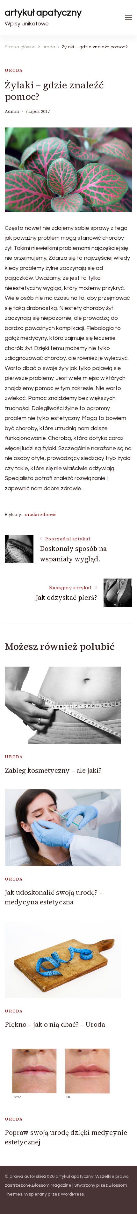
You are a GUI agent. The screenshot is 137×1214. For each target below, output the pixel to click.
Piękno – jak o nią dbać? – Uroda (55, 1024)
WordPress (72, 1194)
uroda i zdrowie (40, 514)
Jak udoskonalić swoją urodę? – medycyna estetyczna (54, 897)
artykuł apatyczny (43, 12)
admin (12, 111)
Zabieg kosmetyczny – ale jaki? (53, 770)
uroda (14, 70)
